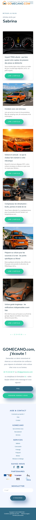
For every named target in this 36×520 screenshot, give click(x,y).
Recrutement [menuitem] (18, 432)
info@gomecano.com (25, 372)
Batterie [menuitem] (18, 443)
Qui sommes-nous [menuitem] (18, 429)
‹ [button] (12, 334)
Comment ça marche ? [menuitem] (18, 414)
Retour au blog (10, 13)
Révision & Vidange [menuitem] (18, 459)
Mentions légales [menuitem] (25, 513)
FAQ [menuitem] (18, 417)
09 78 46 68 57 (9, 372)
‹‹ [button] (10, 334)
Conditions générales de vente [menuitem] (11, 513)
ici (25, 377)
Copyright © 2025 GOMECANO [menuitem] (17, 512)
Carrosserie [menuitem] (18, 446)
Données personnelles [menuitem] (18, 515)
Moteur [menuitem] (18, 456)
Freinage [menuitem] (18, 449)
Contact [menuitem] (18, 420)
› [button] (23, 334)
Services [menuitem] (18, 435)
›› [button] (25, 334)
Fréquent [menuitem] (18, 452)
